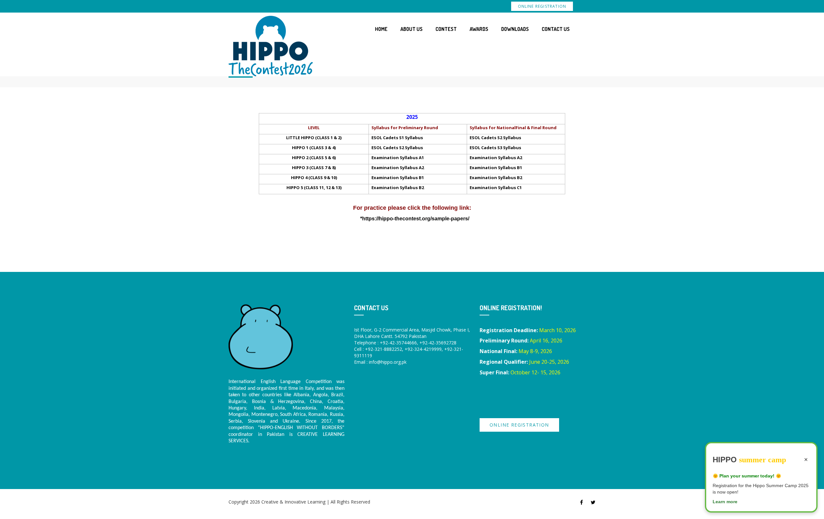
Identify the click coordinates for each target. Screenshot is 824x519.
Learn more (725, 501)
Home (381, 29)
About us (411, 29)
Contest (446, 29)
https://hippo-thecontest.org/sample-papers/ (415, 218)
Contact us (556, 29)
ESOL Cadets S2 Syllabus (495, 137)
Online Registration (542, 6)
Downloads (515, 29)
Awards (479, 29)
